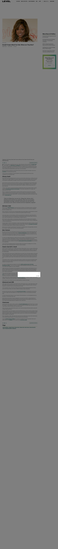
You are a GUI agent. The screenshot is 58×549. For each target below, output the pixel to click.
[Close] (39, 273)
